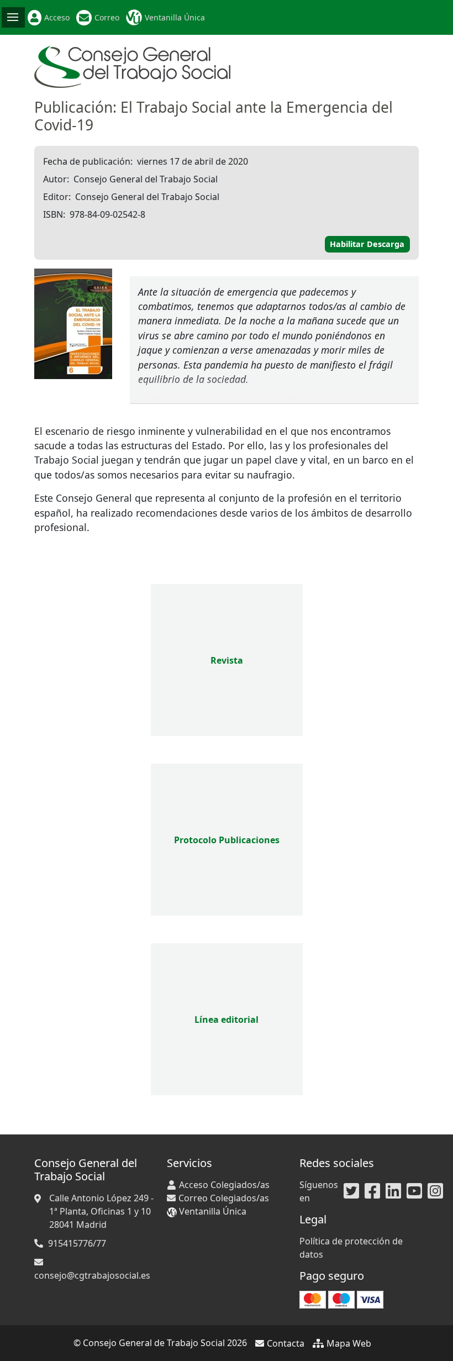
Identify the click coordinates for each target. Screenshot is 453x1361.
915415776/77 (77, 1243)
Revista (226, 660)
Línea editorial (226, 1019)
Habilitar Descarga (367, 244)
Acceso (57, 17)
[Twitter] (351, 1191)
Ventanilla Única (175, 17)
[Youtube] (414, 1191)
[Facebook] (372, 1191)
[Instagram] (435, 1191)
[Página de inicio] (132, 66)
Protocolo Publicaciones (227, 840)
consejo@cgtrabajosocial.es (92, 1275)
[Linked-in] (393, 1191)
